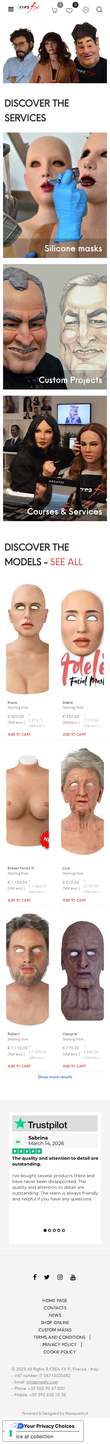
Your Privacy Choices (49, 1426)
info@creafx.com (42, 1382)
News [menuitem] (55, 1315)
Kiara (12, 702)
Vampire (70, 1034)
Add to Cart (19, 734)
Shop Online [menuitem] (55, 1322)
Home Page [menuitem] (55, 1300)
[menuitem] (25, 1337)
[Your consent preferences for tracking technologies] (10, 1433)
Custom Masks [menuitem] (55, 1330)
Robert (14, 1034)
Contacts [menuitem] (55, 1308)
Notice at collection (30, 1436)
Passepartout (76, 1413)
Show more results (55, 1077)
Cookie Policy (59, 1352)
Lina (66, 868)
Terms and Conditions (59, 1337)
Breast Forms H (21, 868)
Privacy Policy (59, 1344)
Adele (68, 702)
